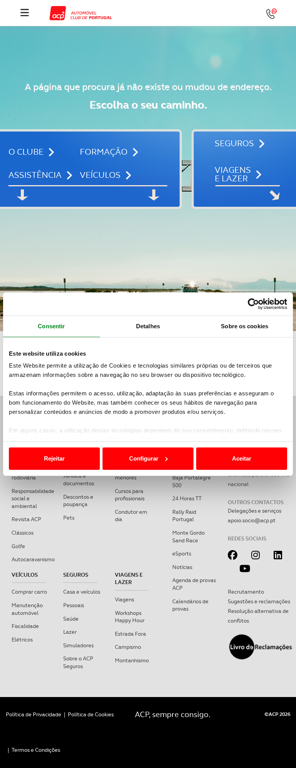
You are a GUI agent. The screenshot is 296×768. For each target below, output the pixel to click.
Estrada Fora (130, 633)
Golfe (18, 546)
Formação (104, 151)
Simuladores (78, 645)
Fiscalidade (25, 626)
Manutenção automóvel (27, 609)
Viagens (124, 599)
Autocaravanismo (33, 559)
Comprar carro (29, 591)
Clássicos (23, 532)
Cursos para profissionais (130, 495)
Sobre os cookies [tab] (244, 326)
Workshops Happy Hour (130, 616)
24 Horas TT (187, 498)
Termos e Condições (36, 749)
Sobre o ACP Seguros (78, 662)
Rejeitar (54, 458)
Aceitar (241, 458)
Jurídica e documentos (78, 479)
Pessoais (73, 605)
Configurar (143, 458)
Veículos (100, 175)
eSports (181, 553)
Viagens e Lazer (233, 174)
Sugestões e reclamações (259, 601)
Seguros (234, 143)
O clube (26, 151)
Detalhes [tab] (148, 326)
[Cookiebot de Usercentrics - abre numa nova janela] (253, 304)
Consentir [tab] (51, 326)
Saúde (71, 618)
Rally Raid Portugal (184, 515)
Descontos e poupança (78, 500)
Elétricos (22, 639)
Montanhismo (132, 660)
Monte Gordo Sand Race (188, 536)
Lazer (70, 631)
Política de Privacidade (33, 714)
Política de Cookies (91, 714)
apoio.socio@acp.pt (252, 520)
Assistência (35, 175)
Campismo (128, 646)
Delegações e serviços (254, 510)
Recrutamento (246, 591)
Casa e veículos (81, 591)
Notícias (182, 567)
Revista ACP (26, 519)
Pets (68, 517)
